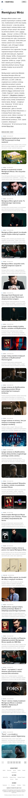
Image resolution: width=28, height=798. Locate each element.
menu (24, 1)
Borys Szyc (10, 126)
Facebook (5, 785)
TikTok (24, 785)
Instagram (13, 785)
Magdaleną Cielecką (16, 95)
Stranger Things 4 (21, 777)
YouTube (19, 785)
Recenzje (9, 770)
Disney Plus (5, 777)
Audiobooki (14, 772)
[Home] (9, 2)
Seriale (19, 770)
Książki (23, 770)
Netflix (19, 117)
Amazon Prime (13, 777)
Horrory (11, 779)
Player (10, 91)
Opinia (14, 770)
